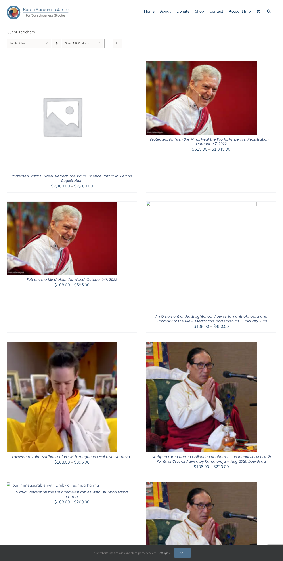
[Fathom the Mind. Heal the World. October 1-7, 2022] (62, 204)
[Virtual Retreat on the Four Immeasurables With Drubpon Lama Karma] (53, 485)
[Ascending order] (56, 43)
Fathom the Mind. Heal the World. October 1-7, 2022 (72, 279)
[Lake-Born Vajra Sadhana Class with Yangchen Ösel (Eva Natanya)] (62, 344)
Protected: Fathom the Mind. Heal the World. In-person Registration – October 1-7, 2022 (211, 142)
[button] (269, 10)
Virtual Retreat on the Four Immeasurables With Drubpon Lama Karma (72, 494)
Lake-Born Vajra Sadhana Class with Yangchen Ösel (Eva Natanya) (72, 456)
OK (182, 553)
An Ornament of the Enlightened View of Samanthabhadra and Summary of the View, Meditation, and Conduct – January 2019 (211, 319)
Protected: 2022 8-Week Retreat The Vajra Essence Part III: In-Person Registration (72, 178)
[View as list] (117, 43)
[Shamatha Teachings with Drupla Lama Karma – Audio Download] (201, 485)
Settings (163, 553)
